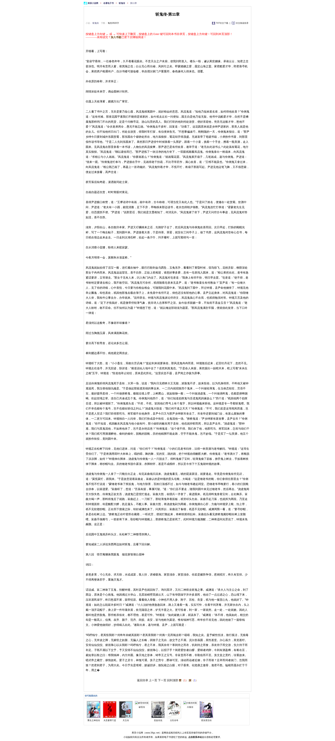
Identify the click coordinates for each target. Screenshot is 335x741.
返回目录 (142, 680)
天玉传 (126, 720)
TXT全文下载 (222, 23)
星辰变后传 (206, 720)
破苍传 (142, 707)
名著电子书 (108, 3)
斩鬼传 (122, 3)
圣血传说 (158, 720)
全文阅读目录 (242, 23)
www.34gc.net (152, 732)
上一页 (153, 680)
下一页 (162, 680)
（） (183, 680)
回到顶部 (172, 680)
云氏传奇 (174, 720)
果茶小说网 (93, 3)
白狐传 (190, 707)
